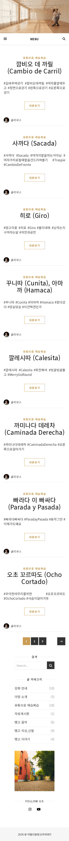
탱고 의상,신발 (24, 730)
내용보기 (34, 105)
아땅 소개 (21, 696)
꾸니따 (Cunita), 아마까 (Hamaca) (34, 286)
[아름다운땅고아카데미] (34, 16)
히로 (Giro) (34, 215)
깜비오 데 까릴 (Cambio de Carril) (34, 67)
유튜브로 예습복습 (34, 58)
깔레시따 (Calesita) (35, 357)
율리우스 (16, 120)
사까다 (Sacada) (34, 143)
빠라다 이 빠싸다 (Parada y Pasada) (34, 503)
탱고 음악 (21, 722)
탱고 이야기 (22, 739)
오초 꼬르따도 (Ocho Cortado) (34, 578)
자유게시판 (22, 713)
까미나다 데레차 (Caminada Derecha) (34, 429)
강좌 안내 (21, 688)
